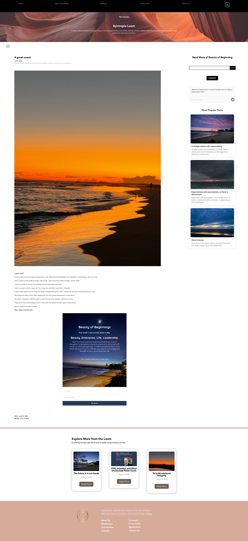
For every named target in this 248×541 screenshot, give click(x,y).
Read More (86, 484)
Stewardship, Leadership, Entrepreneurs (58, 63)
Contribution (107, 527)
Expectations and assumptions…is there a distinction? (210, 193)
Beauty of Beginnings (21, 63)
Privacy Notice (135, 524)
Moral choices (198, 240)
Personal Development (36, 63)
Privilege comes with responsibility (207, 146)
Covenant (133, 520)
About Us (105, 520)
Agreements (135, 527)
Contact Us (134, 531)
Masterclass (107, 524)
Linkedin (105, 531)
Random (212, 78)
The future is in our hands (86, 473)
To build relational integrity (162, 474)
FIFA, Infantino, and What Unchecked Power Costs (124, 469)
